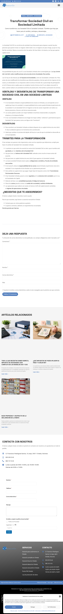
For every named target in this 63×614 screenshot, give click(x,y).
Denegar (33, 607)
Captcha (8, 525)
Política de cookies (13, 611)
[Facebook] (53, 1)
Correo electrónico (8, 275)
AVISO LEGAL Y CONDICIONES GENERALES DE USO (45, 611)
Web (3, 282)
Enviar (9, 532)
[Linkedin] (55, 1)
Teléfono (9, 488)
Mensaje (8, 505)
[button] (60, 596)
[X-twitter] (58, 1)
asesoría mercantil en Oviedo (31, 199)
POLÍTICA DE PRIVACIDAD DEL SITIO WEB (26, 611)
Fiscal (24, 16)
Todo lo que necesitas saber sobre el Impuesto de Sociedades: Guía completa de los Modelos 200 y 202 (15, 362)
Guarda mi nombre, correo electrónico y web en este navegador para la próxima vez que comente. (32, 290)
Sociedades (37, 16)
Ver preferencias (52, 607)
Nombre (5, 267)
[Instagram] (60, 1)
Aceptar (14, 607)
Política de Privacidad (13, 522)
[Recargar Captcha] (15, 525)
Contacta (8, 203)
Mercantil (30, 16)
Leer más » (5, 374)
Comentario (6, 241)
